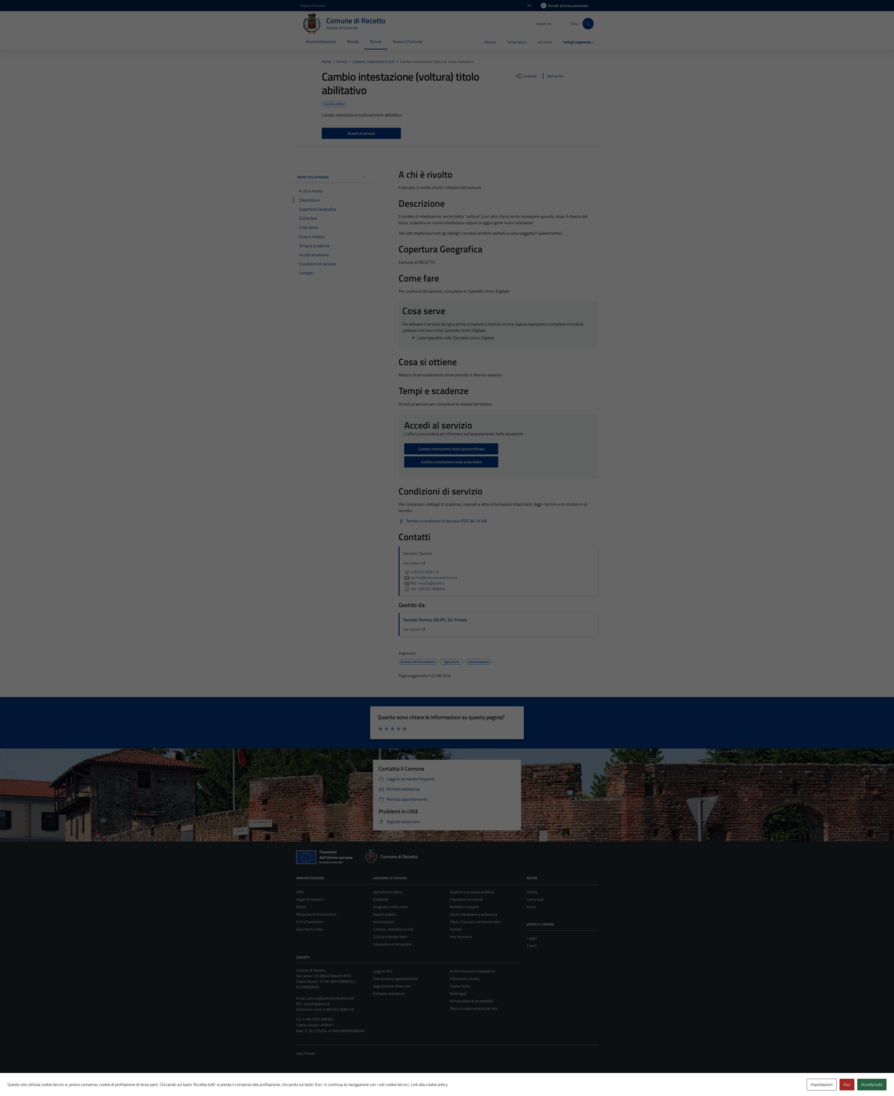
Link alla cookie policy (429, 1084)
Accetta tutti (872, 1084)
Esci (846, 1084)
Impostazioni (822, 1084)
